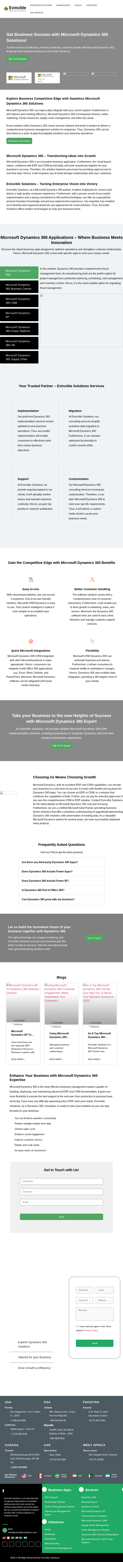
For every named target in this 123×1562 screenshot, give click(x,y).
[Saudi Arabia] (57, 1476)
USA (8, 1402)
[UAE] (74, 1476)
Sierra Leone (114, 1476)
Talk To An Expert (17, 59)
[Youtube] (31, 1544)
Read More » (18, 1059)
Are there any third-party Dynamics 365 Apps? (50, 862)
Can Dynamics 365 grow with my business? (48, 899)
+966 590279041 (57, 1438)
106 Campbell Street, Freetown (103, 1455)
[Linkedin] (25, 1544)
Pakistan (98, 1476)
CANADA (12, 1445)
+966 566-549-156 (57, 1420)
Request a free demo (19, 141)
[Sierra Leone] (107, 1476)
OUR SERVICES (36, 13)
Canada (47, 1476)
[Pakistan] (91, 1476)
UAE (47, 1445)
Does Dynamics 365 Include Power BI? (45, 880)
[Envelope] (38, 1544)
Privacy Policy (91, 1330)
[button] (61, 862)
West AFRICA (94, 1445)
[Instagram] (18, 1544)
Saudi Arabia (64, 1476)
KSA (47, 1402)
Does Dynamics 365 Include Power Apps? (47, 871)
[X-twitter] (11, 1544)
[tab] (19, 272)
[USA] (24, 1476)
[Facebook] (4, 1544)
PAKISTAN (91, 1402)
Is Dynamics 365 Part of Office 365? (43, 890)
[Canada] (40, 1476)
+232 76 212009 (96, 1459)
